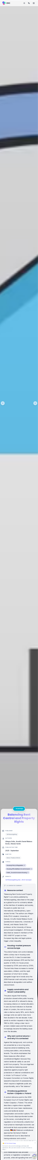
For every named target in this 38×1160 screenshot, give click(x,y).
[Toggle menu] (34, 3)
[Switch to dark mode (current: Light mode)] (24, 3)
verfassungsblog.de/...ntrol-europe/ (18, 880)
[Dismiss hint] (35, 1143)
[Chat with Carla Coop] (34, 1156)
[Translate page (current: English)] (29, 3)
